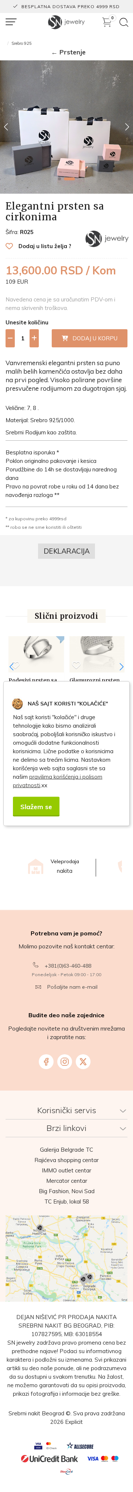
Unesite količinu (27, 322)
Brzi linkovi (66, 1128)
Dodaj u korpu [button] (92, 338)
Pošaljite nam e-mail (72, 987)
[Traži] (124, 22)
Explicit (74, 1421)
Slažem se (36, 806)
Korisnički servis (66, 1110)
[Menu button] (11, 22)
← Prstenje (68, 52)
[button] (59, 178)
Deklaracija (67, 551)
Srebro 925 (21, 43)
